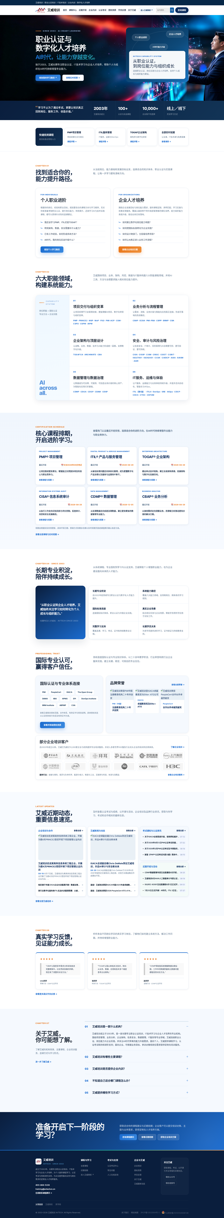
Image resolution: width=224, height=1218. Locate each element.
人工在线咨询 (112, 1175)
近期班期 (84, 1170)
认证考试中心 (112, 1166)
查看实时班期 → (73, 77)
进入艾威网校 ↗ (147, 10)
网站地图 (134, 1212)
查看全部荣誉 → (178, 684)
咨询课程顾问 (128, 1137)
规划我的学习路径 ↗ (48, 77)
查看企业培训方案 (130, 249)
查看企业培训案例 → (176, 775)
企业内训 (92, 10)
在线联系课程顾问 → (44, 1193)
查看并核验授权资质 (52, 725)
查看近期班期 (147, 1137)
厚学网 (58, 1204)
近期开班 (83, 10)
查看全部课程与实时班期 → (47, 534)
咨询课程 (182, 10)
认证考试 (102, 10)
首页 (65, 10)
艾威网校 (49, 1204)
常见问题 (111, 1170)
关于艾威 (132, 10)
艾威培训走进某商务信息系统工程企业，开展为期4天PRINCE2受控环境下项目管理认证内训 (60, 866)
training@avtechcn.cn (45, 1189)
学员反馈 (122, 10)
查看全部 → (78, 831)
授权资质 (112, 10)
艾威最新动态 (139, 1184)
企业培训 (137, 1166)
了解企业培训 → (177, 747)
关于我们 (125, 1212)
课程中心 (73, 10)
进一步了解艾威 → (43, 1061)
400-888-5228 (43, 1185)
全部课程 (84, 1166)
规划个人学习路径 (52, 249)
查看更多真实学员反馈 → (46, 994)
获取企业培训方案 (168, 1137)
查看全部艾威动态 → (44, 901)
